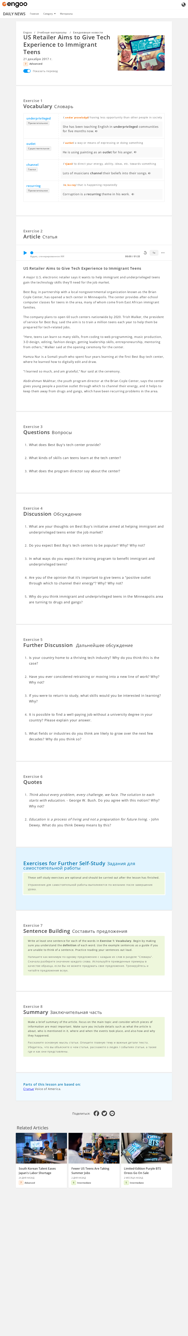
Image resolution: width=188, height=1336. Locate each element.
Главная (34, 13)
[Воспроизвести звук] (96, 131)
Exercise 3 (33, 426)
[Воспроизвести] (25, 252)
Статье (28, 1089)
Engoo (27, 32)
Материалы (66, 13)
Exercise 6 (33, 776)
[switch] (27, 71)
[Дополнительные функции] (163, 252)
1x (154, 252)
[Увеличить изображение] (141, 53)
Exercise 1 (33, 100)
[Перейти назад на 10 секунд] (145, 252)
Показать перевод (45, 71)
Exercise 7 (33, 925)
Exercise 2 (33, 231)
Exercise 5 (33, 639)
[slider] (31, 252)
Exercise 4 (33, 508)
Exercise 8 (33, 1006)
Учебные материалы (52, 32)
